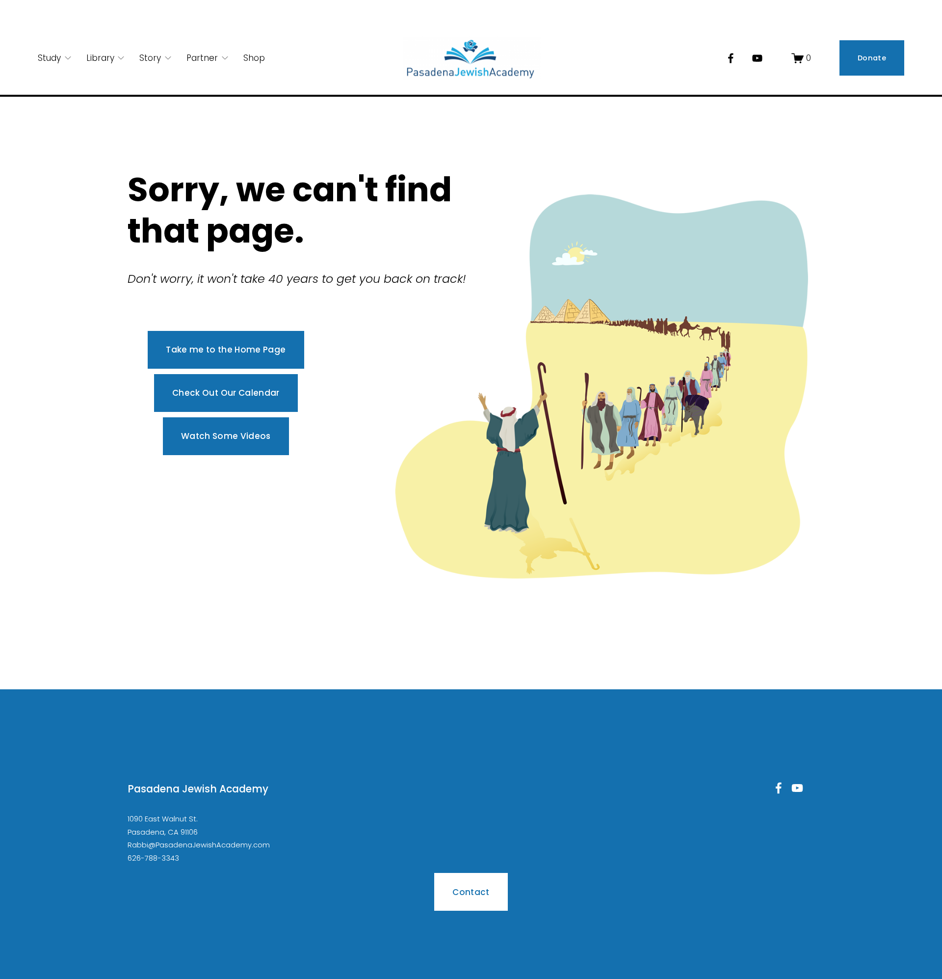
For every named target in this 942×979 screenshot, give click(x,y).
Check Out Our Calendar (225, 393)
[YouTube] (757, 58)
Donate (872, 58)
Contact (470, 892)
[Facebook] (731, 58)
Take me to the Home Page (226, 349)
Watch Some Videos (226, 436)
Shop (254, 58)
